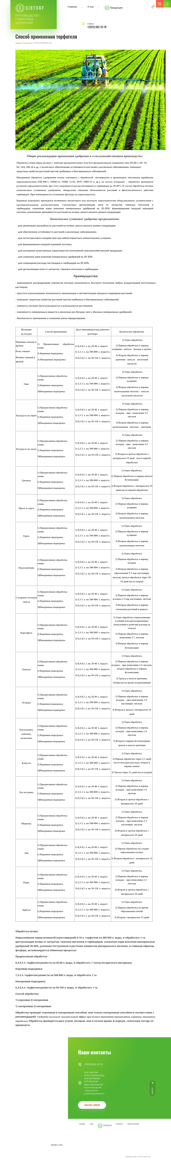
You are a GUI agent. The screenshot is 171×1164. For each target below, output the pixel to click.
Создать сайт (131, 1156)
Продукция (27, 43)
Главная (18, 43)
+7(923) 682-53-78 (96, 27)
